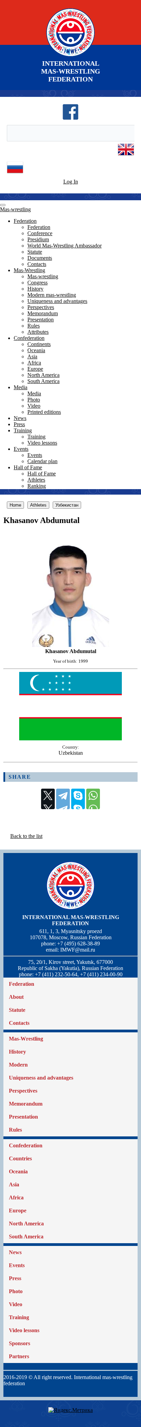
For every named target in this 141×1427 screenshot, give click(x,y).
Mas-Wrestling (29, 270)
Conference (39, 233)
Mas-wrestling (15, 209)
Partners (19, 1356)
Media (20, 387)
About (16, 997)
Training (23, 430)
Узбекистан (66, 505)
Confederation (29, 338)
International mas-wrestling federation (70, 920)
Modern (18, 1065)
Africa (34, 363)
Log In (70, 181)
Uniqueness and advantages (57, 301)
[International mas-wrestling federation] (70, 56)
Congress (37, 282)
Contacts (36, 264)
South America (43, 381)
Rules (33, 326)
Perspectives (40, 307)
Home (15, 505)
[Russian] (15, 174)
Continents (39, 344)
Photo (33, 400)
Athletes (36, 480)
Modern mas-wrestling (51, 295)
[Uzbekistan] (70, 738)
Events (21, 449)
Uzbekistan (71, 753)
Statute (34, 252)
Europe (35, 369)
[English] (126, 156)
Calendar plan (42, 461)
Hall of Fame (28, 467)
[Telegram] (63, 799)
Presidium (38, 239)
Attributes (38, 332)
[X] (48, 799)
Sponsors (19, 1343)
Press (19, 424)
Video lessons (42, 443)
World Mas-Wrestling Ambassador (64, 246)
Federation (25, 221)
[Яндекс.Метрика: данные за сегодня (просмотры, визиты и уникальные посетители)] (70, 1410)
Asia (32, 356)
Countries (20, 1158)
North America (43, 375)
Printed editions (44, 412)
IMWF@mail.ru (77, 950)
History (35, 289)
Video (33, 406)
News (20, 418)
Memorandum (42, 313)
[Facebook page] (70, 118)
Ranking (36, 486)
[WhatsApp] (93, 799)
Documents (39, 258)
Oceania (36, 350)
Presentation (40, 319)
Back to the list (26, 836)
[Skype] (78, 799)
